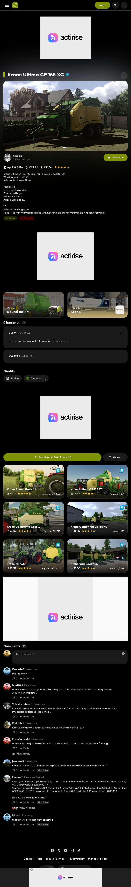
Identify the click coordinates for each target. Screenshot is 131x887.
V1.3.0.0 (21, 356)
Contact (28, 858)
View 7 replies (27, 808)
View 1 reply (23, 754)
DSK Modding (38, 378)
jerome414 (18, 761)
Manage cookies (97, 858)
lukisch (16, 815)
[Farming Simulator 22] (67, 74)
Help (39, 858)
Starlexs (17, 155)
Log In (102, 5)
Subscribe (117, 157)
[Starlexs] (7, 157)
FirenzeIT (17, 777)
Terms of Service (55, 858)
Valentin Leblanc (22, 704)
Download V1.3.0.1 (54, 457)
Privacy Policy (76, 858)
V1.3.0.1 (20, 333)
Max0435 (17, 685)
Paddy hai (18, 723)
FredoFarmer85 (21, 739)
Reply (26, 678)
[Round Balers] (55, 311)
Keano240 (18, 669)
